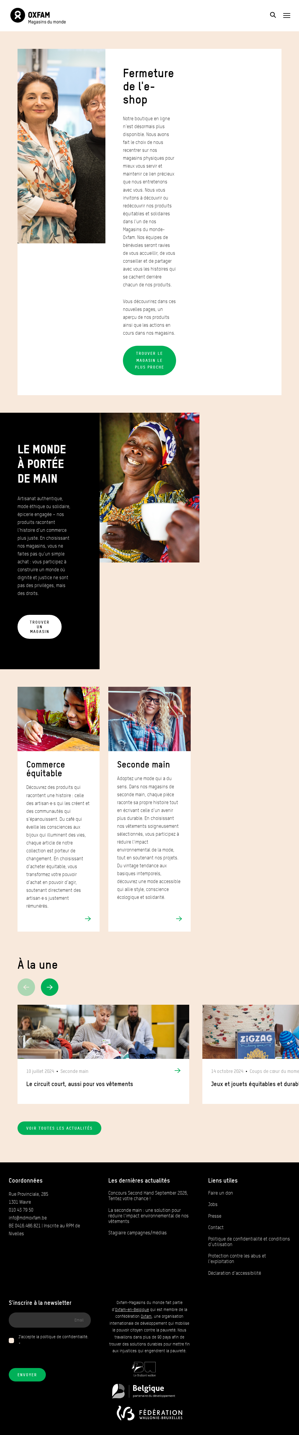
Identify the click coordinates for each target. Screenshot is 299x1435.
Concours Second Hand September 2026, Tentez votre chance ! (148, 1195)
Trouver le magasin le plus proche (149, 360)
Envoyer (27, 1374)
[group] (103, 1054)
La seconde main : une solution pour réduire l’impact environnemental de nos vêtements (148, 1215)
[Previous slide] (26, 987)
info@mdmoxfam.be (28, 1218)
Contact (216, 1227)
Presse (214, 1216)
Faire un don (220, 1193)
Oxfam (146, 1316)
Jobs (213, 1204)
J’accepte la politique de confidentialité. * (53, 1340)
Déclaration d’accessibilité (234, 1273)
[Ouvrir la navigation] (286, 15)
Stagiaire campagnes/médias (137, 1233)
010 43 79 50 (21, 1210)
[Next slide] (49, 987)
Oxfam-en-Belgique (132, 1309)
